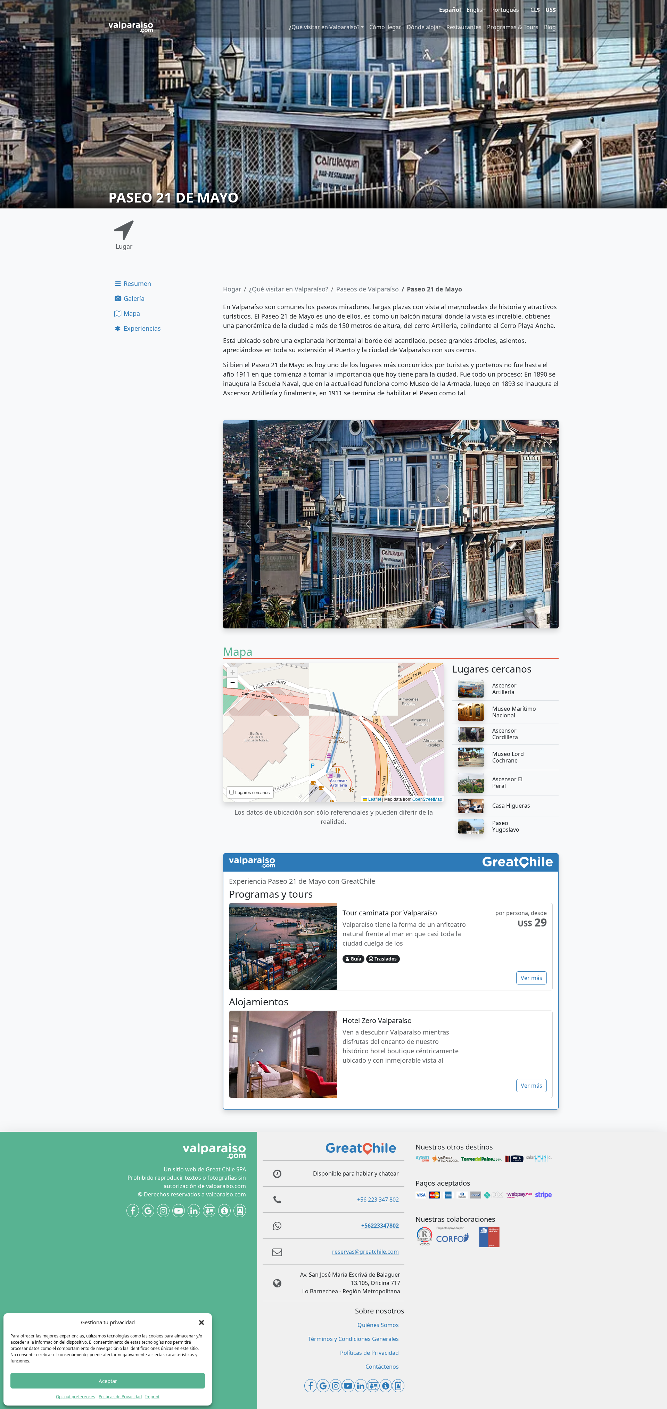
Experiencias (141, 328)
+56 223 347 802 (378, 1199)
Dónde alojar (424, 27)
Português (505, 10)
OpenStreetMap (427, 799)
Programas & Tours (512, 27)
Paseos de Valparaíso (367, 289)
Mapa (131, 313)
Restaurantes (463, 27)
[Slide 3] (397, 619)
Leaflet (374, 799)
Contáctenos (382, 1366)
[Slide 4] (409, 619)
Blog (550, 27)
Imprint (152, 1397)
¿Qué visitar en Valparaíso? (324, 27)
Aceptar (108, 1380)
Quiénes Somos (378, 1325)
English (476, 10)
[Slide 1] (372, 619)
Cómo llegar (385, 27)
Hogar (232, 289)
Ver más (531, 978)
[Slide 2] (384, 619)
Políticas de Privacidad (120, 1397)
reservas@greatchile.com (365, 1251)
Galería (133, 298)
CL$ (535, 10)
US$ (550, 10)
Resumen (136, 283)
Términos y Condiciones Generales (353, 1339)
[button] (201, 1322)
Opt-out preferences (75, 1397)
